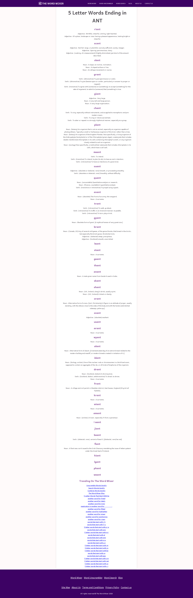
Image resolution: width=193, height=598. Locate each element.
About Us (138, 3)
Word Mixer (92, 3)
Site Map (66, 587)
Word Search (120, 3)
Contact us (149, 3)
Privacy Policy (112, 587)
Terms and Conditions (93, 587)
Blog (130, 3)
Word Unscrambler (106, 3)
